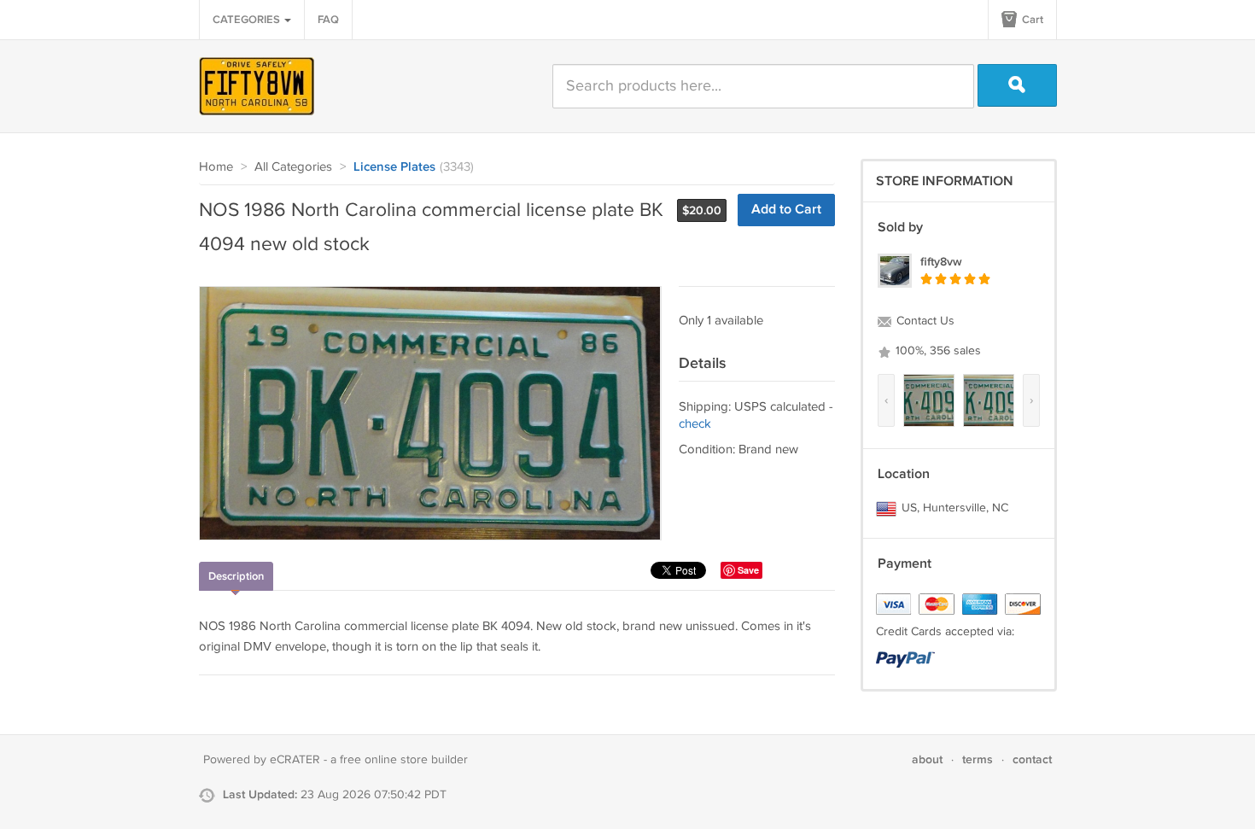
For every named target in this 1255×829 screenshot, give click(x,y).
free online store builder (404, 760)
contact (1032, 759)
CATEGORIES (248, 19)
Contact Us (923, 321)
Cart (1031, 19)
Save (748, 569)
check (695, 424)
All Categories (293, 167)
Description (236, 576)
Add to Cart (786, 209)
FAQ (328, 19)
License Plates (394, 167)
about (927, 759)
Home (216, 167)
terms (977, 759)
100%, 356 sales (936, 351)
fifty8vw (941, 261)
